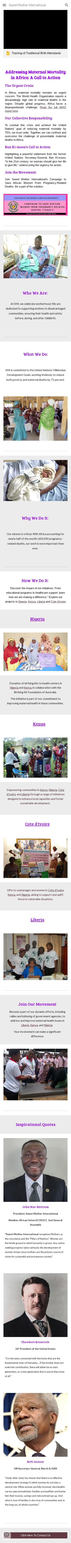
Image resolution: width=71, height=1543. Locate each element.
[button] (4, 5)
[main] (35, 130)
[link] (35, 34)
